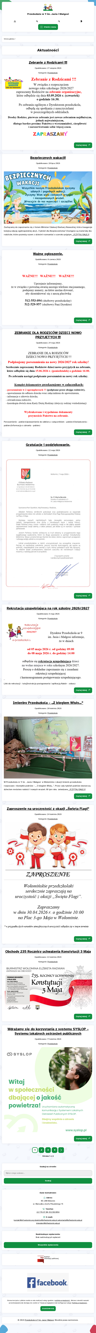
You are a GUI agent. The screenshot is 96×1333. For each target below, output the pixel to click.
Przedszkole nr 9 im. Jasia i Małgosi (39, 1320)
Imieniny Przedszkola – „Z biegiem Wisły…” (48, 703)
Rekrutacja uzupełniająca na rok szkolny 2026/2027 (48, 608)
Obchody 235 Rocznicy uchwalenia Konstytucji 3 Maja (48, 951)
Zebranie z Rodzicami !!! (48, 62)
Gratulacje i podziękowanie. (48, 445)
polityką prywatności (62, 1300)
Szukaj (48, 1181)
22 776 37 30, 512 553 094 (48, 1212)
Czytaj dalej (81, 145)
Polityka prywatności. (79, 1303)
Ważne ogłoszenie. (48, 254)
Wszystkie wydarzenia (48, 1245)
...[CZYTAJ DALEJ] (80, 235)
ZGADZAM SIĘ (48, 1309)
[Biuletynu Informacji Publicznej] (48, 1259)
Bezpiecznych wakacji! (48, 158)
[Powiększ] (37, 21)
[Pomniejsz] (59, 21)
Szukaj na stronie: (48, 1167)
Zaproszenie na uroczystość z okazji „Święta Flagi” (48, 809)
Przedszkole (52, 73)
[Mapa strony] (15, 21)
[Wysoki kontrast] (81, 21)
